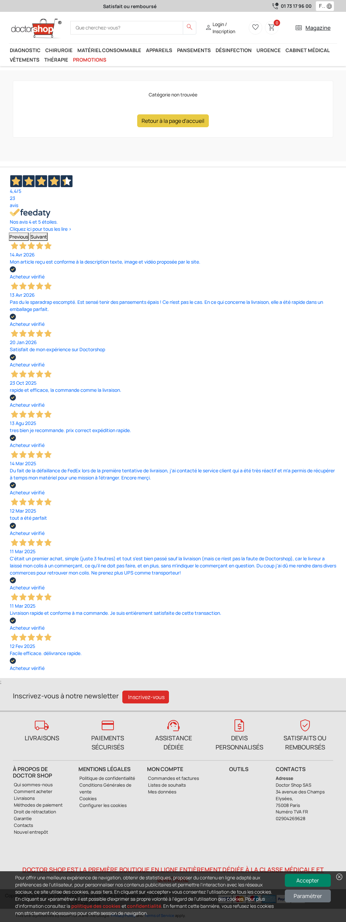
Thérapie (56, 59)
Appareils (159, 50)
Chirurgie (59, 50)
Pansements (194, 50)
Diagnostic (25, 50)
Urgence (268, 50)
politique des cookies (96, 906)
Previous (18, 236)
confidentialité (144, 906)
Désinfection (234, 50)
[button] (331, 6)
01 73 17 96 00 (296, 6)
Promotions (89, 59)
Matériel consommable (109, 50)
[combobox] (320, 6)
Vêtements (25, 59)
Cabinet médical (308, 50)
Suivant (38, 236)
